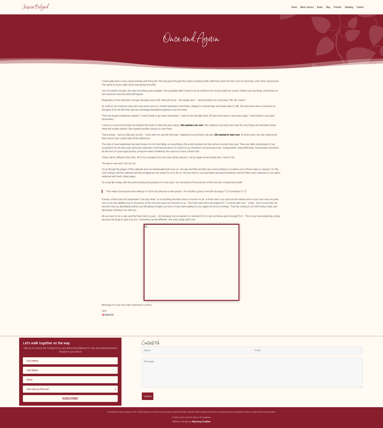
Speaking (349, 7)
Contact (360, 7)
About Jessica (307, 7)
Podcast (337, 7)
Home (294, 7)
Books (320, 7)
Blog (328, 7)
